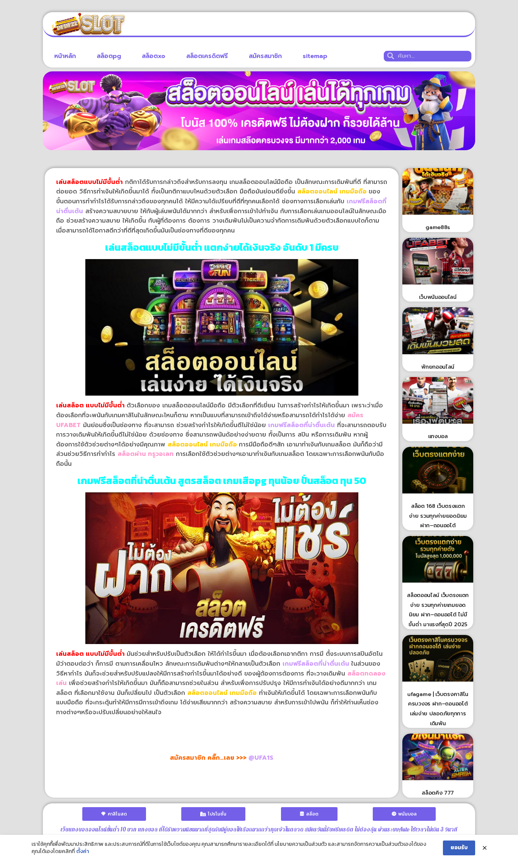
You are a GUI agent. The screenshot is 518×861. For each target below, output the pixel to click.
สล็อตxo (153, 56)
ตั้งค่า (82, 851)
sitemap (315, 56)
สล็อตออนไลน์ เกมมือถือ (222, 693)
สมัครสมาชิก (265, 56)
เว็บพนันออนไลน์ (437, 297)
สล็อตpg (109, 56)
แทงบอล (438, 436)
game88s (437, 227)
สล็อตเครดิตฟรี (207, 56)
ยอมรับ (459, 848)
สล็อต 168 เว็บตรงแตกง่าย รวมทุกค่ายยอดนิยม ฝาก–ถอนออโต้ (438, 515)
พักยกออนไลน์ (437, 367)
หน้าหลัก (65, 56)
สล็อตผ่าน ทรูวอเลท (146, 454)
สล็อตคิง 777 (438, 793)
